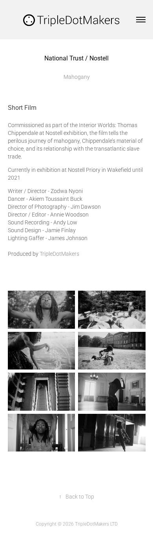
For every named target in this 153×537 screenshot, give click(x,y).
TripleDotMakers (59, 253)
